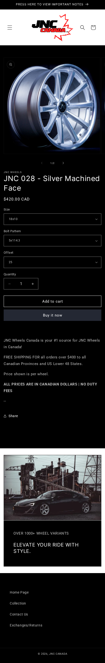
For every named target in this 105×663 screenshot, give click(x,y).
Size (7, 209)
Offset (8, 252)
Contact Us (19, 614)
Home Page (19, 592)
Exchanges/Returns (26, 625)
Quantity (10, 274)
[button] (9, 27)
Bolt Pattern (12, 231)
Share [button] (13, 416)
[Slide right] (63, 163)
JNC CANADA (58, 653)
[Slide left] (41, 163)
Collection (18, 603)
